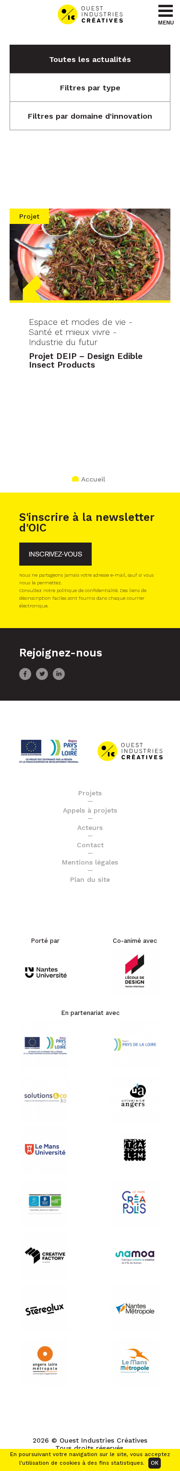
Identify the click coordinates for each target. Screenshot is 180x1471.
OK (154, 1463)
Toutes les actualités (90, 59)
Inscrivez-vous (55, 554)
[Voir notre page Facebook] (25, 677)
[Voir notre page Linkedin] (59, 677)
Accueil (93, 479)
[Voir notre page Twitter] (42, 677)
